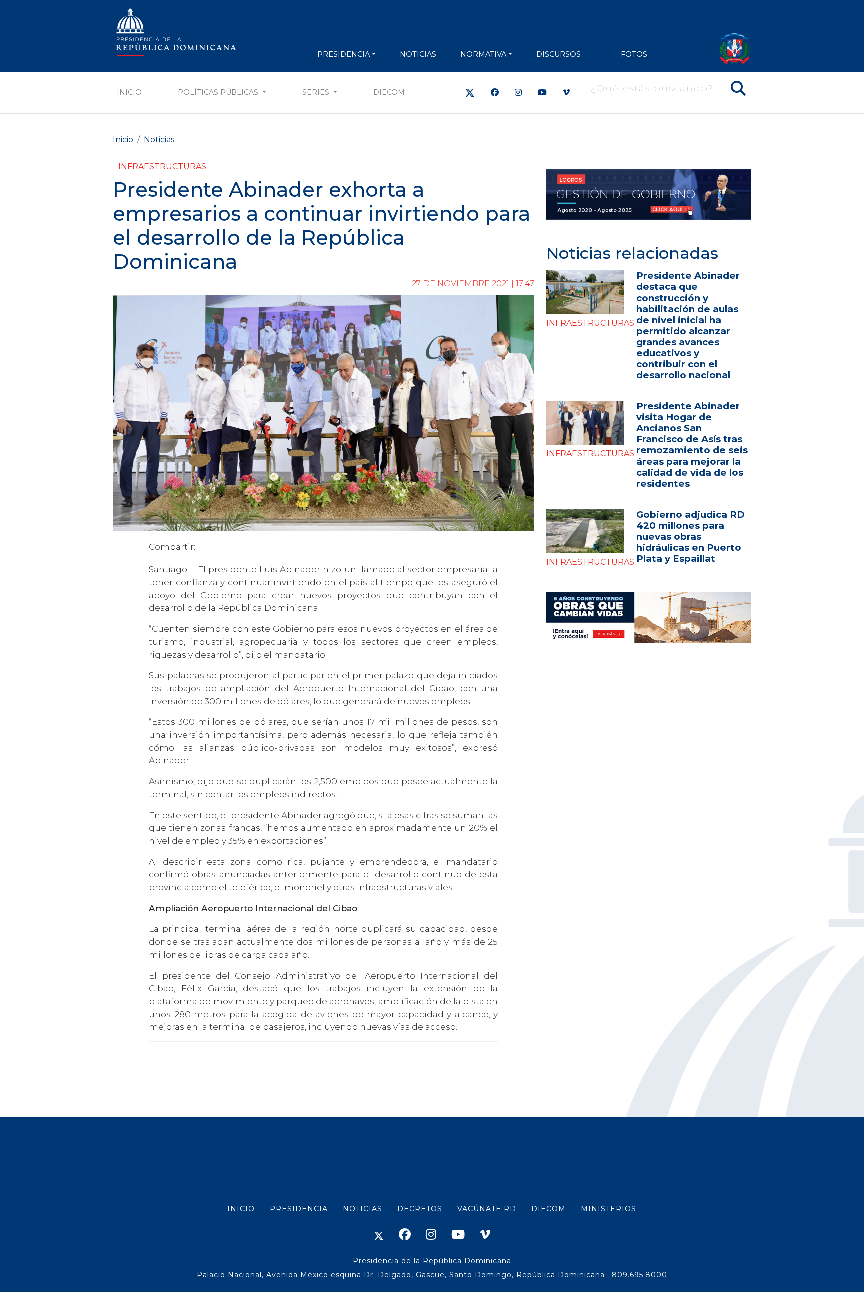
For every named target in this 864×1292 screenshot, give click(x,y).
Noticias (159, 139)
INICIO (241, 1209)
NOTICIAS (418, 54)
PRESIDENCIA (344, 54)
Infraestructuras (162, 167)
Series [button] (317, 92)
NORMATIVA (483, 54)
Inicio (129, 92)
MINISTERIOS (608, 1209)
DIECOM (389, 92)
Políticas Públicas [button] (219, 92)
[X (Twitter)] (470, 93)
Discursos (558, 54)
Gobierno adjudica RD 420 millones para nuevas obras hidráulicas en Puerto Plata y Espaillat (690, 536)
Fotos (634, 54)
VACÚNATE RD (487, 1209)
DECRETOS (420, 1209)
